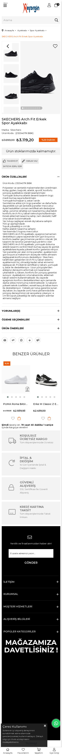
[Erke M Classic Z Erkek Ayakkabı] (16, 379)
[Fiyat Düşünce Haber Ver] (30, 340)
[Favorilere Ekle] (55, 46)
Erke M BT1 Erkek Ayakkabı (46, 404)
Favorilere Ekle (13, 418)
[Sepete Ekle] (19, 418)
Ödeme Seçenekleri (16, 319)
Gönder (31, 562)
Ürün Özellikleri (14, 176)
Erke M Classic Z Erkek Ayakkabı (16, 404)
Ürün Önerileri (13, 328)
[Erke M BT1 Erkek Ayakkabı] (46, 379)
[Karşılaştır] (13, 340)
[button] (22, 108)
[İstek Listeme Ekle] (5, 340)
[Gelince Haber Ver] (38, 340)
